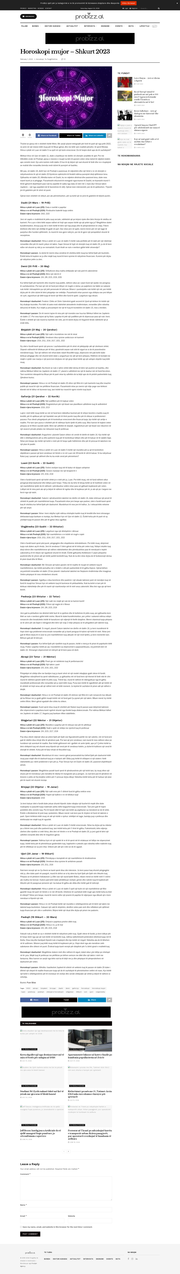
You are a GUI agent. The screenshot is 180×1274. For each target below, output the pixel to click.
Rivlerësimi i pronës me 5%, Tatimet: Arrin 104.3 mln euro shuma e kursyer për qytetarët (90, 1094)
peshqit (41, 992)
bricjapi (53, 988)
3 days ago (140, 133)
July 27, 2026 (74, 1061)
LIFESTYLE (144, 26)
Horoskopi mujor (98, 988)
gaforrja (75, 988)
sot (85, 992)
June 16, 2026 (74, 1142)
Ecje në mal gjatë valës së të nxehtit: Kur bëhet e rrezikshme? (146, 141)
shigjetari (69, 992)
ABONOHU (29, 16)
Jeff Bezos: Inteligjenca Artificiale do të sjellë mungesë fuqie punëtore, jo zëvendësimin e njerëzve (40, 1133)
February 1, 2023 (26, 59)
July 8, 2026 (74, 1100)
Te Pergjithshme (51, 59)
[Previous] (64, 1151)
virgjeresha (100, 992)
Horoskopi (40, 59)
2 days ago (140, 105)
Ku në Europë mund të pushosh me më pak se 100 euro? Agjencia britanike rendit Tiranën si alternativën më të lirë (146, 97)
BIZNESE (41, 8)
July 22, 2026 (26, 1097)
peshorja (31, 992)
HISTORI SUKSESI (52, 26)
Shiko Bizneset (128, 3)
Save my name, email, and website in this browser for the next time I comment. (57, 1227)
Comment (25, 1174)
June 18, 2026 (26, 1139)
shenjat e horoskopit (55, 992)
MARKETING (32, 8)
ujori (91, 992)
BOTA (131, 26)
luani (23, 992)
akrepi (35, 988)
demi (68, 988)
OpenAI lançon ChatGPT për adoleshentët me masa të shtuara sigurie (147, 127)
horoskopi (85, 988)
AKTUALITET (72, 26)
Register (134, 8)
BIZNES (35, 26)
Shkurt (78, 992)
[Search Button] (158, 8)
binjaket (44, 988)
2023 (28, 988)
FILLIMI (24, 26)
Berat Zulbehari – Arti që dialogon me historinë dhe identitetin (146, 113)
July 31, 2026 (26, 1061)
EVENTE (119, 26)
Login (126, 8)
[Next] (68, 1151)
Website (71, 1216)
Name (23, 1205)
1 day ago (139, 84)
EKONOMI (105, 26)
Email (23, 1216)
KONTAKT (48, 8)
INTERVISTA (89, 26)
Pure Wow (31, 983)
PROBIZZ (23, 8)
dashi (61, 988)
